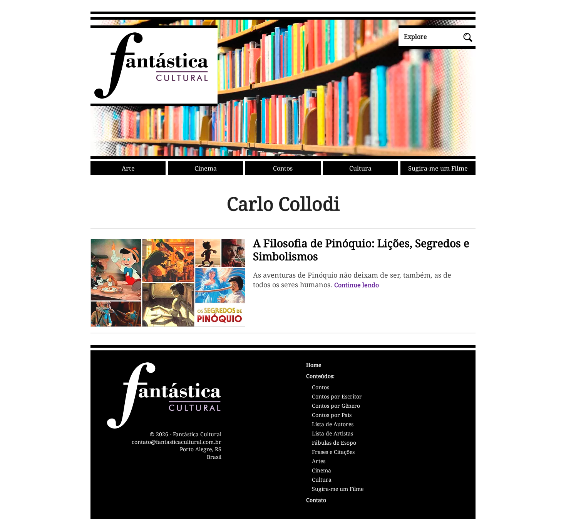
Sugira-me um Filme (438, 168)
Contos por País (332, 415)
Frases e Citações (333, 452)
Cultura (360, 168)
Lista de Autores (332, 425)
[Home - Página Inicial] (149, 97)
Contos (283, 168)
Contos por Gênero (336, 406)
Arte (128, 168)
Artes (318, 462)
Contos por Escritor (337, 397)
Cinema (205, 168)
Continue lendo (356, 285)
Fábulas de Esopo (334, 443)
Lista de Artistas (332, 434)
